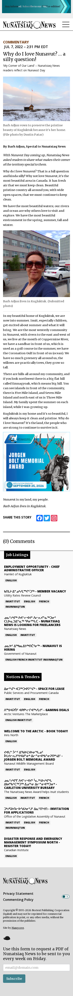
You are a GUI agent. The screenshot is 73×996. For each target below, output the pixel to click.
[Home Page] (29, 24)
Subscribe (14, 979)
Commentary (16, 42)
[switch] (65, 896)
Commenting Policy (18, 900)
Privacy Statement (18, 894)
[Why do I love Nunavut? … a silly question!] (36, 99)
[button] (6, 938)
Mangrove (18, 927)
